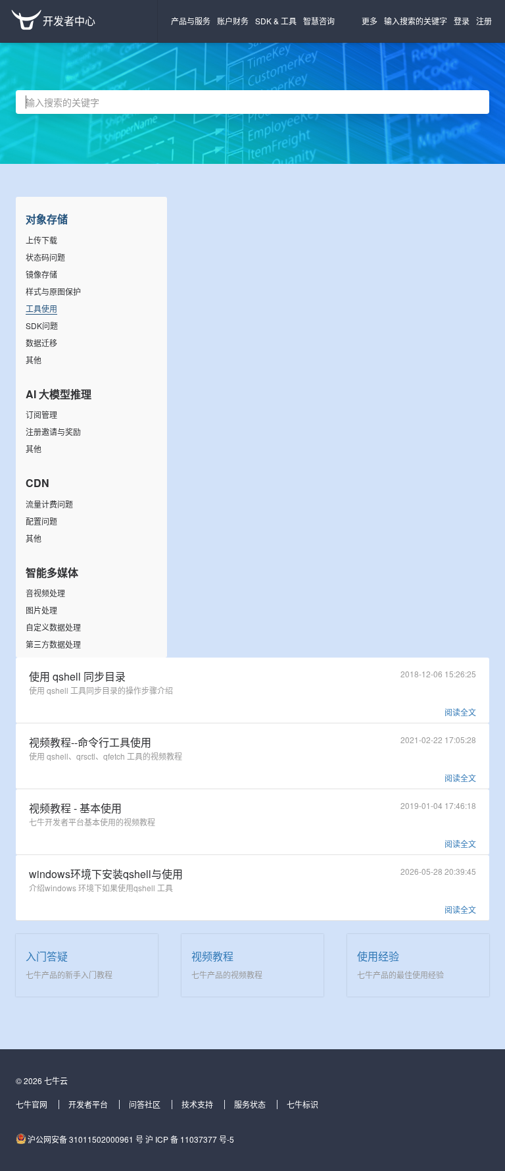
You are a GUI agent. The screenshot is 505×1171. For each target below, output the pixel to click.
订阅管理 (41, 414)
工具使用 (41, 308)
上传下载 (41, 240)
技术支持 (197, 1104)
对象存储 (47, 218)
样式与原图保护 (53, 291)
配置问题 (41, 521)
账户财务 (233, 20)
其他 (33, 359)
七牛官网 (31, 1104)
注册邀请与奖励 (53, 431)
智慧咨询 (319, 20)
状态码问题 (45, 257)
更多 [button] (369, 20)
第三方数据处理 (53, 644)
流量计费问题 (49, 503)
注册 (484, 20)
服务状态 (250, 1104)
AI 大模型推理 (58, 394)
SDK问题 (42, 325)
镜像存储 (41, 274)
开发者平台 (88, 1104)
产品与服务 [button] (190, 20)
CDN (37, 482)
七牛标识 (302, 1104)
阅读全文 (460, 711)
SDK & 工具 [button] (276, 20)
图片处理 (41, 609)
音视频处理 (45, 592)
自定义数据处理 (53, 627)
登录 (461, 20)
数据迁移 (41, 342)
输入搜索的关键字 (415, 20)
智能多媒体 (52, 572)
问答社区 (144, 1104)
